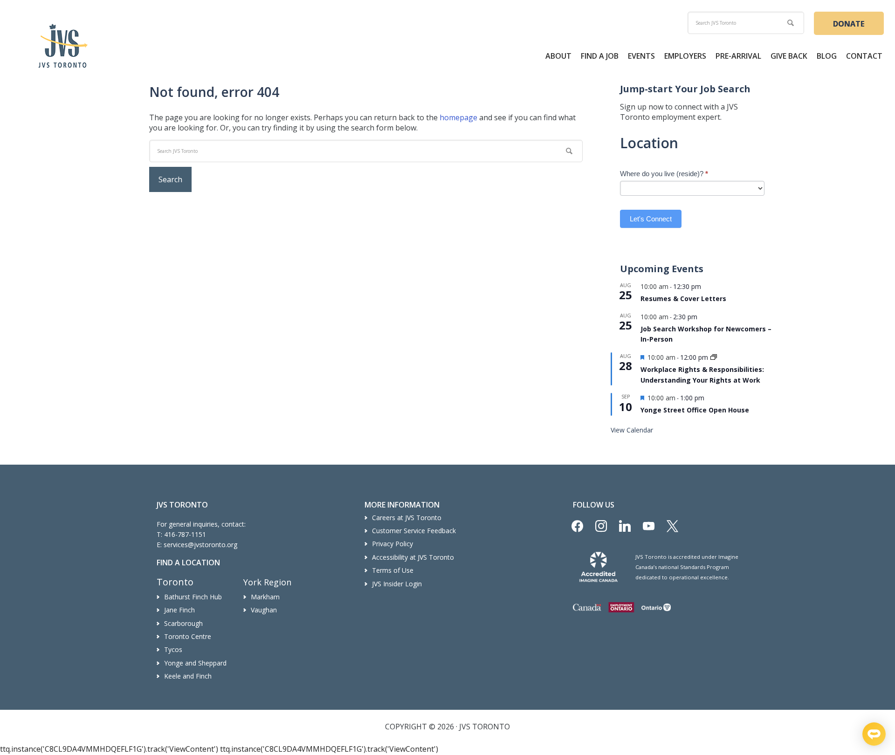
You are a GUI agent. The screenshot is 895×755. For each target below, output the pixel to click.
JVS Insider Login (397, 583)
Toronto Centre (187, 636)
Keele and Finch (188, 676)
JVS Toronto (63, 45)
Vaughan (264, 609)
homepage (458, 117)
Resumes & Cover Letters (683, 298)
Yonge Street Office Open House (694, 409)
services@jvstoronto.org (200, 544)
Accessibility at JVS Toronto (413, 557)
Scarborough (183, 623)
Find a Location (188, 562)
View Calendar (632, 430)
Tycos (173, 649)
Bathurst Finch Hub (193, 596)
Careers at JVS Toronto (406, 517)
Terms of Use (392, 570)
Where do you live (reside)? (664, 174)
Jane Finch (179, 609)
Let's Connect (651, 219)
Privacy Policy (392, 543)
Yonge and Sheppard (195, 663)
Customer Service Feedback (414, 530)
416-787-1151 (185, 534)
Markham (265, 596)
